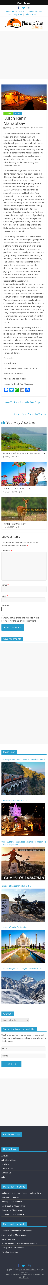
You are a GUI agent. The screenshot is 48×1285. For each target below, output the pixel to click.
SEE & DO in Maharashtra (12, 1214)
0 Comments (38, 128)
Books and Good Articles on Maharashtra (19, 1243)
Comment (6, 550)
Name (5, 584)
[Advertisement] (24, 55)
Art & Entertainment (10, 1239)
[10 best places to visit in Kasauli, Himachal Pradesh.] (23, 778)
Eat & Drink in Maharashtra (13, 1206)
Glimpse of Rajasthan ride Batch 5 (16, 886)
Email (4, 595)
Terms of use (7, 1168)
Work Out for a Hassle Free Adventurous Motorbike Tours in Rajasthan (23, 843)
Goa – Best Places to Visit (30, 414)
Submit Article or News (15, 11)
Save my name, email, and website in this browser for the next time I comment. (20, 619)
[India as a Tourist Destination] (23, 946)
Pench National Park (14, 523)
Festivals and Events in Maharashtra (17, 1230)
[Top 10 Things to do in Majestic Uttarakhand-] (23, 987)
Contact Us (6, 1172)
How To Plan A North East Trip (20, 402)
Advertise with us (8, 1160)
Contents (8, 113)
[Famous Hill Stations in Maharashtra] (24, 428)
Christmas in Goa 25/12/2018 (14, 800)
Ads (3, 1177)
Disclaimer (6, 1164)
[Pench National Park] (24, 499)
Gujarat (17, 113)
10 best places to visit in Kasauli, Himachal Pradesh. (23, 759)
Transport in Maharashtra (12, 1247)
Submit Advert (31, 14)
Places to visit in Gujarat (17, 488)
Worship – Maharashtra (11, 1201)
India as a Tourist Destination (14, 927)
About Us (5, 1155)
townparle (25, 128)
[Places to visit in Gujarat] (24, 463)
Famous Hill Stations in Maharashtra (24, 453)
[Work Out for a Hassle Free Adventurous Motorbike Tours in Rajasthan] (23, 863)
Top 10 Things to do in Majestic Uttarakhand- (21, 968)
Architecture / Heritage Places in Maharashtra (21, 1193)
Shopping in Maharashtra (12, 1210)
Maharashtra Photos (10, 1197)
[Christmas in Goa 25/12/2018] (23, 819)
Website (5, 605)
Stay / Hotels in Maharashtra (13, 1235)
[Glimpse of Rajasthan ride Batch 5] (23, 905)
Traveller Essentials (9, 1252)
